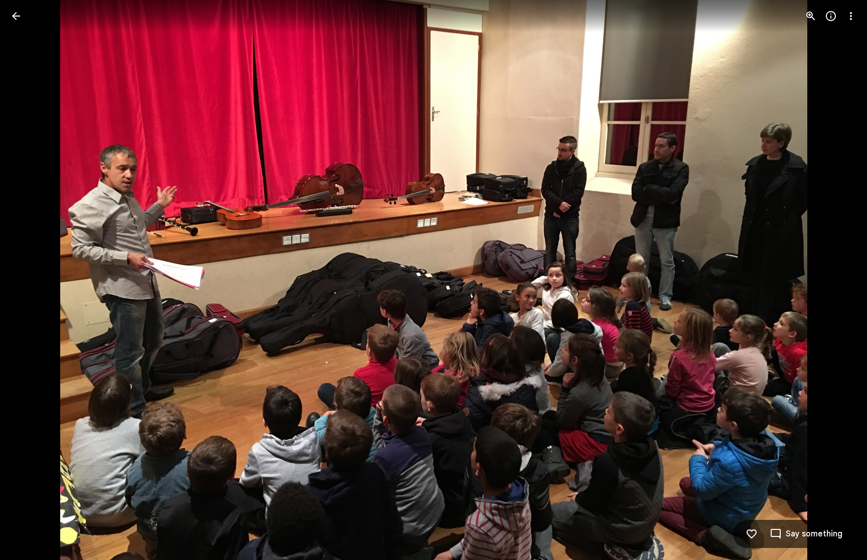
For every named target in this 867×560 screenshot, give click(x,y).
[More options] (851, 16)
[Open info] (831, 16)
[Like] (752, 534)
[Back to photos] (16, 16)
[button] (28, 280)
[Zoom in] (811, 16)
